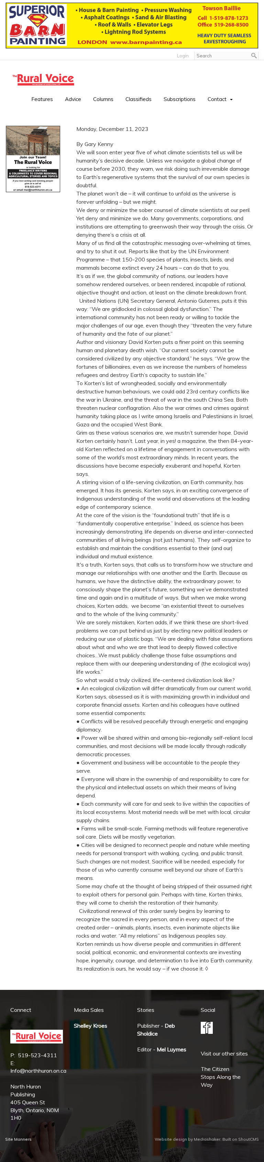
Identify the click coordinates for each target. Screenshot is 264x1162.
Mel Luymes (171, 1049)
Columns (103, 99)
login (183, 55)
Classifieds (138, 99)
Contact (217, 99)
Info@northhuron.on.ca (38, 1070)
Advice (73, 99)
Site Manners (18, 1139)
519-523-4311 (37, 1055)
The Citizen (215, 1068)
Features (42, 99)
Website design (171, 1139)
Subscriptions (180, 99)
